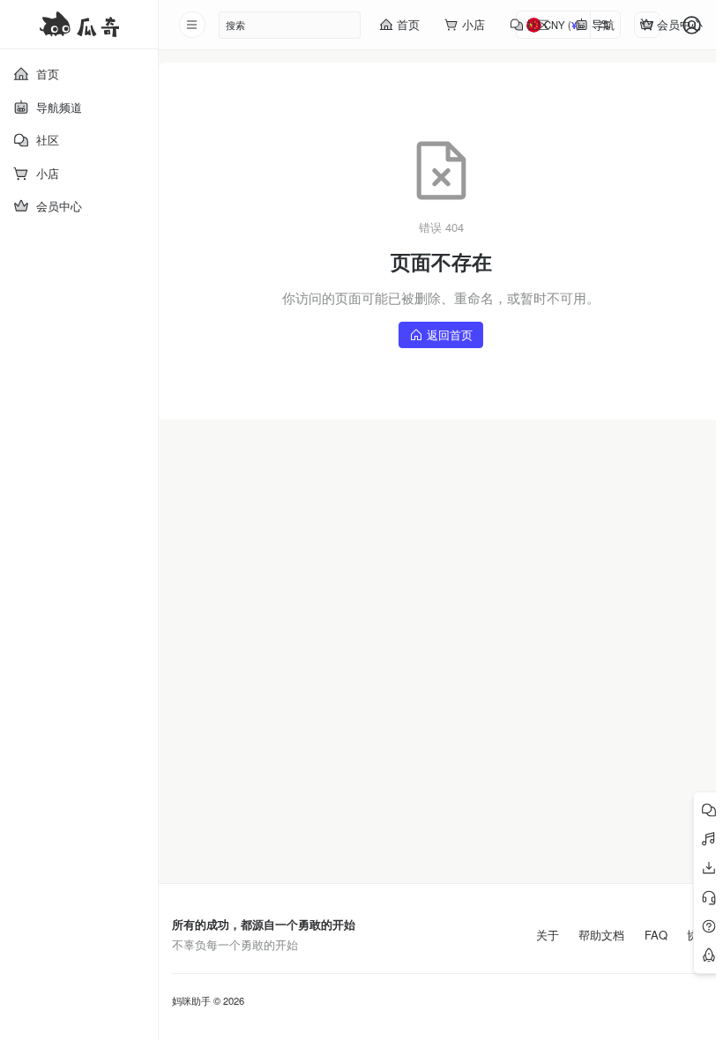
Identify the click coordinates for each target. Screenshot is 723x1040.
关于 (547, 935)
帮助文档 (601, 935)
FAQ (656, 935)
